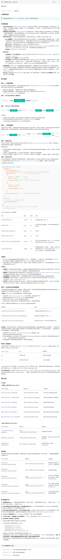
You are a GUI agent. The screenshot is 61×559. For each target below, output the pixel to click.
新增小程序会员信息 (6, 392)
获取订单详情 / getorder (19, 297)
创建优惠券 (3, 437)
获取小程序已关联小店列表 (7, 416)
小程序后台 (15, 65)
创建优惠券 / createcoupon (22, 346)
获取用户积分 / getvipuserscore (15, 529)
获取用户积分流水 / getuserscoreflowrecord (18, 530)
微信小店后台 (18, 26)
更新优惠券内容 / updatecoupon (40, 346)
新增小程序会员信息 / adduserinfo (40, 46)
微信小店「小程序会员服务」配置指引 (20, 18)
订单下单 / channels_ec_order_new (17, 295)
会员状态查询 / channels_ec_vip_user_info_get (40, 85)
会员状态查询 (4, 462)
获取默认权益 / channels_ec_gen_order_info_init (37, 143)
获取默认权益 (4, 476)
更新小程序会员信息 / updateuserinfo (42, 511)
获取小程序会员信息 (6, 402)
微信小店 (3, 6)
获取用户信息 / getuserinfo (14, 527)
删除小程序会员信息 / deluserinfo (27, 119)
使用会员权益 (4, 484)
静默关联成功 (4, 469)
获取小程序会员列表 (6, 407)
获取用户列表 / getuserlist (14, 525)
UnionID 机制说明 (22, 49)
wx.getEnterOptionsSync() (19, 279)
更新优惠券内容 (4, 443)
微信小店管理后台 (22, 31)
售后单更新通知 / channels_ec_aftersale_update (20, 332)
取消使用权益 (4, 491)
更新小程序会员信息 (6, 397)
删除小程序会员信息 (6, 412)
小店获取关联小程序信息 (7, 430)
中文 (54, 2)
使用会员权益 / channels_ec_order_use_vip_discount (26, 160)
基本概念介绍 (14, 49)
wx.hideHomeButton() (46, 516)
